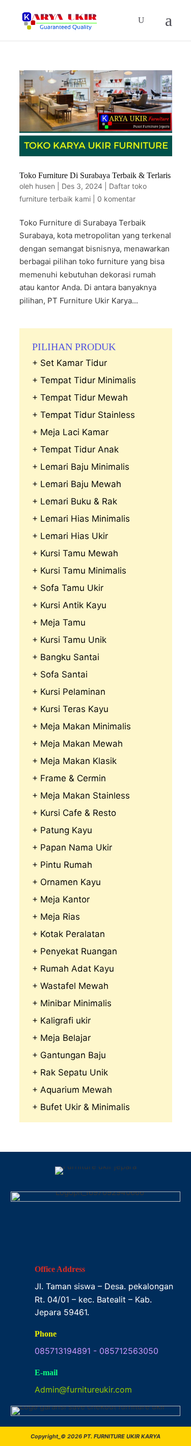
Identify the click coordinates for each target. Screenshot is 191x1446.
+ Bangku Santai (65, 657)
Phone (46, 1333)
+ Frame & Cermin (69, 778)
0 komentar (116, 198)
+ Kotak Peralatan (68, 934)
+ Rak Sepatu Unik (70, 1072)
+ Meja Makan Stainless (81, 795)
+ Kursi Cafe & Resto (74, 813)
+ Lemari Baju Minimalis (80, 467)
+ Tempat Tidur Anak (75, 449)
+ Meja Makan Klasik (74, 761)
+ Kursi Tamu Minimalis (79, 570)
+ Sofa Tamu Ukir (67, 588)
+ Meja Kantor (61, 899)
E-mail (46, 1372)
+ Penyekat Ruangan (74, 951)
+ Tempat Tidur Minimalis (84, 380)
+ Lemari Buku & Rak (74, 501)
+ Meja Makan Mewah (77, 744)
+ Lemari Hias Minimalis (81, 519)
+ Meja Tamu (59, 622)
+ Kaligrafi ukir (61, 1020)
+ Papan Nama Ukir (72, 847)
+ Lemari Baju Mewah (76, 484)
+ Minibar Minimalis (72, 1003)
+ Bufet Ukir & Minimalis (81, 1107)
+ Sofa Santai (60, 674)
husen (45, 186)
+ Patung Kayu (62, 830)
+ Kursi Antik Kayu (69, 605)
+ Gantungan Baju (69, 1055)
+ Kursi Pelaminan (68, 692)
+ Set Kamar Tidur (69, 363)
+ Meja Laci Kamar (70, 432)
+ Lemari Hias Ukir (70, 536)
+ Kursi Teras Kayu (70, 709)
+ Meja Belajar (61, 1038)
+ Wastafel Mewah (70, 986)
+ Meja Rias (56, 917)
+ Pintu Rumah (62, 865)
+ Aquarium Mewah (72, 1090)
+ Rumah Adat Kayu (73, 968)
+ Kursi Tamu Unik (69, 640)
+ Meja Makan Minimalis (81, 726)
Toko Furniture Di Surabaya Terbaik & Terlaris (95, 175)
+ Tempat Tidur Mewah (80, 397)
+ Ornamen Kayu (66, 882)
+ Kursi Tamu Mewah (75, 553)
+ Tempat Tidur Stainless (83, 415)
